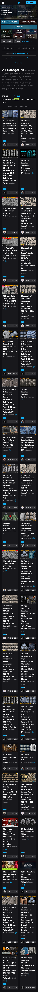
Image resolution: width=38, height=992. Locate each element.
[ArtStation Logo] (19, 2)
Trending (6, 96)
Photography (7, 41)
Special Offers (10, 99)
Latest (4, 102)
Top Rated (25, 99)
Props (17, 41)
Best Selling (17, 96)
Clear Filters (19, 63)
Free (33, 99)
